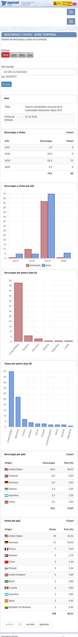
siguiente (44, 624)
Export (70, 132)
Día (30, 54)
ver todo (30, 624)
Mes (22, 54)
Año (14, 54)
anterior (10, 624)
